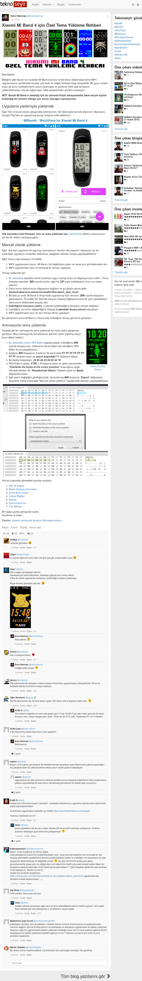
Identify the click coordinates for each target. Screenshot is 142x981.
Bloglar (61, 4)
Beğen (5, 527)
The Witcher (15, 506)
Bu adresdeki (16, 278)
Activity (12, 499)
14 (127, 219)
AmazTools (75, 234)
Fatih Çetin (22, 728)
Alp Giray (22, 890)
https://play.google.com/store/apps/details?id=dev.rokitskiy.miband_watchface (47, 875)
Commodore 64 (17, 503)
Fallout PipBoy (17, 496)
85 (127, 99)
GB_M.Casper (16, 485)
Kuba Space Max (133, 225)
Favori (14, 527)
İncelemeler (74, 4)
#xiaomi (16, 520)
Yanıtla (22, 547)
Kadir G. (22, 710)
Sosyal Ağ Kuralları (123, 295)
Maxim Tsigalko (25, 947)
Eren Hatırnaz (27, 16)
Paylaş (23, 527)
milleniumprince (26, 848)
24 (31, 533)
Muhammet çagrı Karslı (32, 920)
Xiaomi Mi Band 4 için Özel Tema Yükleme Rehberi (51, 25)
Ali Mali (19, 539)
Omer (17, 569)
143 (128, 122)
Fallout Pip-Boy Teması (97, 368)
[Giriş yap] (137, 4)
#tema (58, 520)
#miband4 (26, 520)
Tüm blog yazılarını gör (83, 976)
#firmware (48, 520)
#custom (37, 520)
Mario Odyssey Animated (22, 489)
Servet (19, 680)
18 (127, 145)
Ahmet (19, 651)
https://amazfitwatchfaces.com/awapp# (72, 810)
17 (127, 74)
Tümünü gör (121, 129)
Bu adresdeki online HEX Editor (26, 342)
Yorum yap (35, 527)
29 (127, 159)
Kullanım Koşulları (123, 292)
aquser (18, 761)
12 (127, 253)
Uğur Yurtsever (21, 697)
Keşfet (35, 4)
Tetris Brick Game (18, 492)
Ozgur (19, 554)
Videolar (47, 4)
